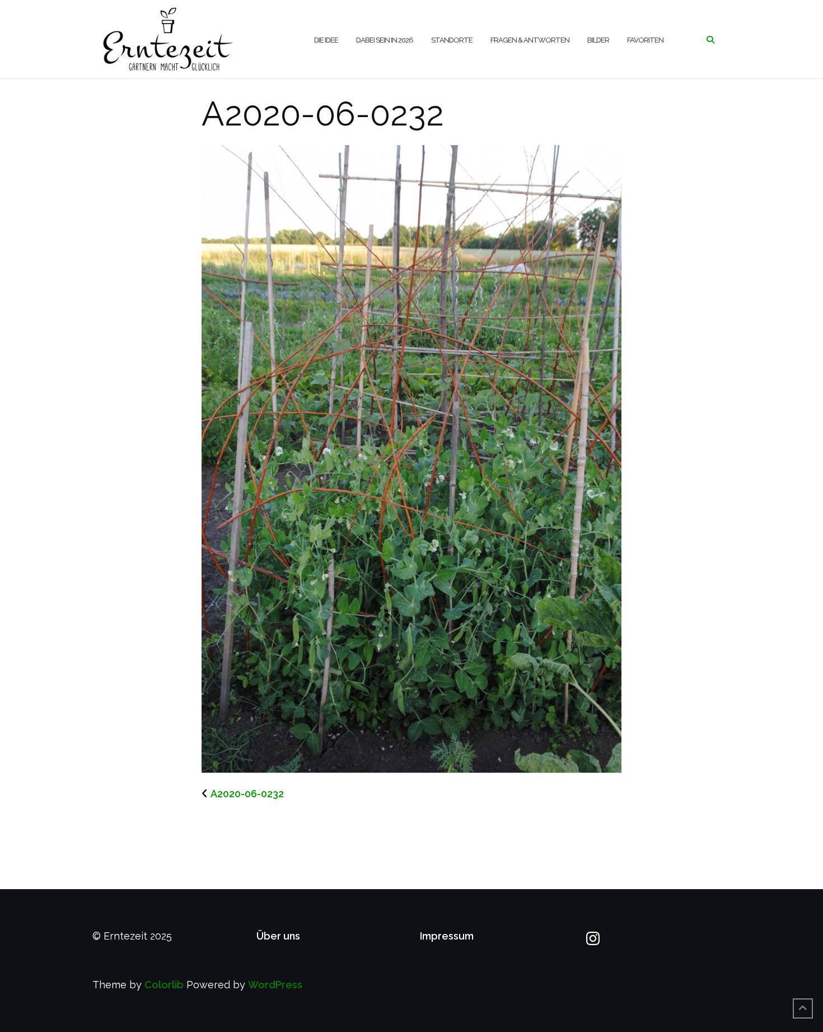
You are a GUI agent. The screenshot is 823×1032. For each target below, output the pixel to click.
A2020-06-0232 (247, 793)
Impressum (447, 936)
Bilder (598, 40)
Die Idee (326, 40)
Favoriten (645, 40)
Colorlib (164, 985)
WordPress (275, 985)
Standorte (452, 40)
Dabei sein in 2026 (384, 40)
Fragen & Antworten (529, 40)
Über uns (278, 936)
